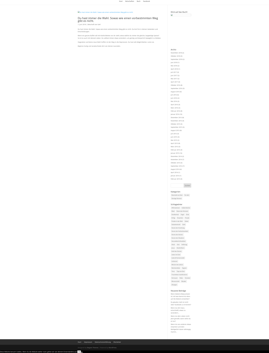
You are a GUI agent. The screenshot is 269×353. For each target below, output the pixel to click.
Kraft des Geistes (177, 251)
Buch (138, 1)
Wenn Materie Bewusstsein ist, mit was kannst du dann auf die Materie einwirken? (180, 296)
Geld (183, 224)
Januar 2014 (175, 176)
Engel (182, 214)
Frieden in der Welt (177, 221)
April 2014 (174, 172)
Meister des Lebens (177, 265)
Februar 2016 (175, 111)
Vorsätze (187, 278)
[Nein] (82, 352)
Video (181, 278)
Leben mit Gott (176, 255)
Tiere (173, 271)
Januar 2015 (175, 153)
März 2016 (174, 108)
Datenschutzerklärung (103, 342)
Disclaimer (117, 342)
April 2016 (174, 105)
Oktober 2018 (175, 56)
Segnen (184, 268)
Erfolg (173, 218)
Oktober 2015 (175, 124)
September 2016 (176, 88)
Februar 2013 (175, 179)
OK (79, 352)
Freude (187, 218)
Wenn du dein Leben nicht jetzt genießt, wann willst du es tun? (181, 318)
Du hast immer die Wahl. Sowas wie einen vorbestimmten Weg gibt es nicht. (118, 19)
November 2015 (176, 121)
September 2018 (176, 59)
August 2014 (175, 169)
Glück (173, 244)
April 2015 (174, 143)
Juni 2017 (174, 75)
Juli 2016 (174, 95)
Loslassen (174, 261)
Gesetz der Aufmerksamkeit (180, 231)
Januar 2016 (175, 114)
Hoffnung (184, 244)
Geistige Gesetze (177, 198)
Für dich (187, 195)
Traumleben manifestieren (179, 274)
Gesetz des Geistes (177, 234)
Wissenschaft (175, 281)
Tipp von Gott (181, 271)
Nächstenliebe (176, 268)
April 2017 (174, 82)
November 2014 (176, 159)
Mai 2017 (174, 79)
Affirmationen (176, 208)
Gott (178, 244)
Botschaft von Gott (94, 24)
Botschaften (129, 1)
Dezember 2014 (176, 156)
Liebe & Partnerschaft (178, 258)
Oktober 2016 (175, 85)
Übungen (174, 285)
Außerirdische (186, 208)
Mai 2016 (174, 101)
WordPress (113, 348)
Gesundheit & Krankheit (178, 241)
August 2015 (175, 130)
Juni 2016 (174, 98)
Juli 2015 (174, 134)
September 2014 (176, 166)
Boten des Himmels (182, 211)
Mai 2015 (174, 140)
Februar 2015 (175, 150)
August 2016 (175, 92)
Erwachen (180, 218)
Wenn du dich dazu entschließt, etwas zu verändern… (178, 310)
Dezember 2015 (176, 117)
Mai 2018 (174, 66)
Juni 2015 (174, 137)
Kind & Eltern (180, 248)
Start (121, 1)
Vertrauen (174, 278)
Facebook (146, 1)
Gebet (186, 221)
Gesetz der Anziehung (178, 228)
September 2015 (176, 127)
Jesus (173, 248)
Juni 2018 (174, 62)
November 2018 (176, 53)
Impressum (88, 342)
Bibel (173, 211)
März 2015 (174, 147)
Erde (187, 214)
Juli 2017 (174, 72)
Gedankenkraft (176, 224)
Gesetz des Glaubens (178, 238)
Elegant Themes (92, 348)
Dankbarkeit (175, 214)
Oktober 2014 (175, 163)
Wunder (183, 281)
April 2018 (174, 69)
